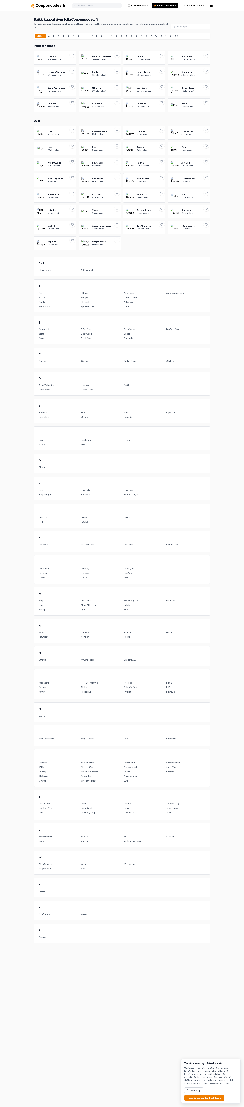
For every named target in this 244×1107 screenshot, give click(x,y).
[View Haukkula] (189, 211)
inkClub (84, 521)
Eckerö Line (44, 417)
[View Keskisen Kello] (100, 132)
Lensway (85, 568)
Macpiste (43, 600)
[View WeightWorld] (55, 164)
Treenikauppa (172, 808)
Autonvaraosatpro (175, 293)
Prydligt (127, 691)
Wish (83, 864)
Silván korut (44, 776)
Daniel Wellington (47, 385)
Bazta (41, 333)
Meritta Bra (86, 600)
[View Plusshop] (144, 105)
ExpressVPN (171, 412)
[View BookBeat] (100, 195)
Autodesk (128, 302)
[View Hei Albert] (55, 211)
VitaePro (170, 836)
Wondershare (130, 864)
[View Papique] (55, 243)
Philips (84, 687)
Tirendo (127, 808)
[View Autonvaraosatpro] (100, 227)
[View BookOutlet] (144, 180)
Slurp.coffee (87, 767)
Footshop (86, 440)
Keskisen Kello (87, 544)
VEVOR (84, 836)
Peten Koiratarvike (89, 682)
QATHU (42, 715)
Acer (41, 293)
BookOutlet (129, 329)
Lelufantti (43, 573)
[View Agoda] (144, 148)
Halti (41, 490)
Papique (42, 687)
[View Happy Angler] (144, 73)
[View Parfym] (144, 164)
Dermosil (85, 385)
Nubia (169, 632)
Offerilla (42, 659)
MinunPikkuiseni (88, 605)
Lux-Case (128, 573)
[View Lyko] (55, 148)
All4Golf (85, 302)
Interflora (128, 517)
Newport (85, 637)
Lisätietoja (195, 1090)
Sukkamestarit (173, 762)
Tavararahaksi (45, 803)
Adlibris (42, 297)
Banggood (44, 329)
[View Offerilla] (100, 89)
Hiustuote (128, 490)
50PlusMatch (87, 270)
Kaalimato (43, 544)
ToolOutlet (129, 812)
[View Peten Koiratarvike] (100, 57)
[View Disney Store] (189, 89)
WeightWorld (45, 868)
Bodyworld (86, 333)
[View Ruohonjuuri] (189, 73)
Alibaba (84, 293)
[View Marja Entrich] (100, 243)
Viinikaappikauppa (132, 841)
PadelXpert (44, 682)
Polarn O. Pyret (131, 687)
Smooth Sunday (88, 780)
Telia (41, 812)
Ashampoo (129, 293)
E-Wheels (43, 412)
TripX (168, 812)
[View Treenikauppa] (189, 180)
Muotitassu (129, 609)
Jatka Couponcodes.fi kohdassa (204, 1098)
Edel (83, 412)
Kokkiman (128, 544)
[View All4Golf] (189, 164)
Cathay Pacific (130, 361)
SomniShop (129, 762)
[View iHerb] (100, 73)
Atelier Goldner (131, 297)
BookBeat (86, 338)
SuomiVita (171, 767)
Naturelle (85, 632)
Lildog (84, 577)
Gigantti (42, 467)
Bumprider (129, 338)
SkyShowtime (87, 762)
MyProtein (171, 600)
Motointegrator (131, 600)
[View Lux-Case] (144, 89)
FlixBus (42, 444)
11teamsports (45, 270)
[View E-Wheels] (100, 105)
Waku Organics (46, 864)
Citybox (170, 361)
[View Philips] (55, 132)
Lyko (126, 577)
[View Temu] (189, 148)
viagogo (85, 841)
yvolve (84, 914)
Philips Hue (86, 691)
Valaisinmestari (45, 836)
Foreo (84, 444)
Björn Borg (86, 329)
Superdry (170, 771)
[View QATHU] (55, 227)
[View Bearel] (144, 57)
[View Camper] (55, 105)
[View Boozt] (100, 148)
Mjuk (83, 609)
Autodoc (128, 306)
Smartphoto (87, 776)
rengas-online (87, 738)
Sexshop (43, 771)
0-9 (176, 36)
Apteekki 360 (87, 306)
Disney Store (87, 389)
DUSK (126, 385)
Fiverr (41, 440)
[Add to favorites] (72, 55)
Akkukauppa (44, 306)
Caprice (85, 361)
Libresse (85, 573)
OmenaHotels (87, 659)
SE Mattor (43, 767)
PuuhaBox (171, 691)
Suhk (126, 780)
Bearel (41, 338)
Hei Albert (85, 494)
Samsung (43, 762)
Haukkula (85, 490)
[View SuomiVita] (144, 195)
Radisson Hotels (46, 738)
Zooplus (42, 937)
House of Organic (132, 494)
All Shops (41, 36)
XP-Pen (42, 891)
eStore (84, 417)
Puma (169, 682)
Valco (41, 841)
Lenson (42, 577)
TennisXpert (86, 808)
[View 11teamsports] (189, 227)
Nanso (42, 632)
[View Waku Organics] (55, 180)
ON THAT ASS (130, 659)
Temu (83, 803)
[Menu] (211, 5)
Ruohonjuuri (172, 738)
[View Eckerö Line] (189, 132)
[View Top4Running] (144, 227)
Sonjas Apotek (130, 767)
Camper (42, 361)
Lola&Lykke (129, 568)
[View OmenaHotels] (144, 211)
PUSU (168, 687)
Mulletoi (127, 605)
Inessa (84, 517)
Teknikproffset (46, 808)
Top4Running (172, 803)
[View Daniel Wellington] (55, 89)
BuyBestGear (172, 329)
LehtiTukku (44, 568)
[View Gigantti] (144, 132)
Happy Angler (45, 494)
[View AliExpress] (189, 57)
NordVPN (128, 632)
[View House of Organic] (55, 73)
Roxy (126, 738)
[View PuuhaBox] (100, 164)
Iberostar (43, 517)
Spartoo (128, 771)
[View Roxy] (189, 105)
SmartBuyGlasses (89, 771)
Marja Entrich (44, 605)
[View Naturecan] (100, 180)
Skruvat (42, 780)
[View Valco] (100, 211)
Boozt (127, 333)
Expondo (128, 417)
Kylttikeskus (172, 544)
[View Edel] (189, 195)
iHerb (41, 521)
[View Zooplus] (55, 57)
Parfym (42, 691)
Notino (127, 637)
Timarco (128, 803)
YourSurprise (45, 914)
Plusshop (128, 682)
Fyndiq (127, 440)
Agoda (42, 302)
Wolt (83, 868)
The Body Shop (88, 812)
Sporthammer (130, 776)
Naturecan (43, 637)
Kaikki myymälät (140, 5)
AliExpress (86, 297)
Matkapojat (44, 609)
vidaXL (127, 836)
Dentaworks (44, 389)
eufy (126, 412)
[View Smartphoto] (55, 195)
